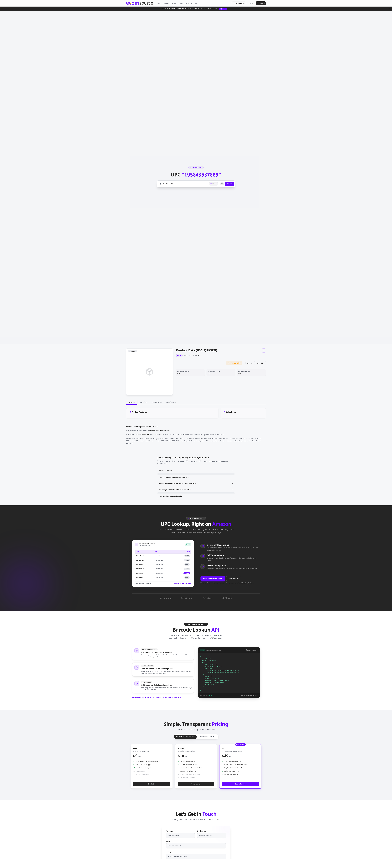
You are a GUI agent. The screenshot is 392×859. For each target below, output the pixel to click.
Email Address (202, 831)
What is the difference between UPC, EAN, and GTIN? (177, 483)
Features (166, 3)
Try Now (222, 9)
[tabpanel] (196, 413)
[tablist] (196, 402)
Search (158, 3)
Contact (180, 3)
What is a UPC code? (166, 471)
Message (169, 852)
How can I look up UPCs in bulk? (170, 496)
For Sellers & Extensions (185, 737)
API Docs (194, 3)
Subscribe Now (196, 784)
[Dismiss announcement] (389, 9)
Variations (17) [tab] (156, 402)
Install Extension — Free (213, 578)
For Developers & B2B (207, 737)
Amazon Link (235, 363)
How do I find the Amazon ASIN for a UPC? (174, 477)
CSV (252, 363)
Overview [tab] (132, 402)
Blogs (187, 3)
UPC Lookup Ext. (239, 3)
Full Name (169, 831)
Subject (168, 841)
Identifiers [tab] (143, 402)
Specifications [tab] (171, 402)
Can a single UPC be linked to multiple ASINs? (175, 490)
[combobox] (213, 184)
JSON (262, 363)
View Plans (232, 578)
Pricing (173, 3)
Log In (251, 3)
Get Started (261, 3)
